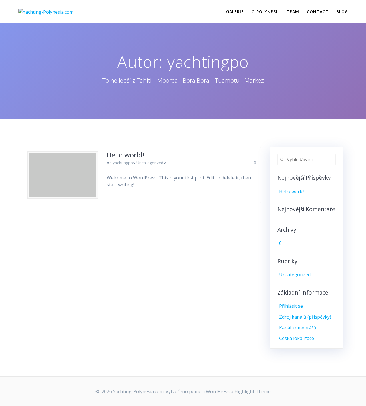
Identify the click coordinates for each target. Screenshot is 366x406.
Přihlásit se (291, 306)
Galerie (235, 11)
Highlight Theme (252, 391)
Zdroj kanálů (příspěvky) (305, 317)
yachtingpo (123, 162)
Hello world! (125, 154)
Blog (342, 11)
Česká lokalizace (296, 338)
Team (293, 11)
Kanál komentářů (297, 328)
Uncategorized (149, 162)
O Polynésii (265, 11)
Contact (318, 11)
